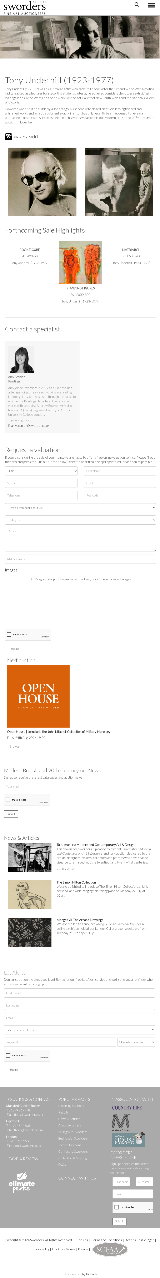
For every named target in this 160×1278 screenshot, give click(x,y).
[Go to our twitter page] (71, 1185)
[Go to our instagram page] (88, 1185)
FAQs (62, 1164)
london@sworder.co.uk (24, 1145)
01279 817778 (19, 1110)
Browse (15, 746)
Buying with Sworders (73, 1138)
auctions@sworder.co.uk (25, 1114)
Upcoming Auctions (71, 1106)
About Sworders (69, 1125)
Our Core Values (63, 1249)
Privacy (83, 1249)
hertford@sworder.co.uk (26, 1130)
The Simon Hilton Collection (76, 882)
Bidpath (91, 1274)
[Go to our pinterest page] (79, 1185)
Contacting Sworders (73, 1151)
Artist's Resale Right (140, 1240)
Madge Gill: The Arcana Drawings (80, 920)
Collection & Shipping (72, 1158)
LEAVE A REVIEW (22, 1158)
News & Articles (69, 1119)
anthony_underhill (25, 136)
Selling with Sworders (73, 1132)
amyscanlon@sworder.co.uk (30, 425)
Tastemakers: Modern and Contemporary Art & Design (95, 844)
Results (63, 1112)
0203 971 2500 (20, 1141)
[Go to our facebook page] (62, 1185)
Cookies (82, 1240)
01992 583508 (19, 1125)
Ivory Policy (41, 1249)
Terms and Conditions (107, 1240)
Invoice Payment (69, 1145)
